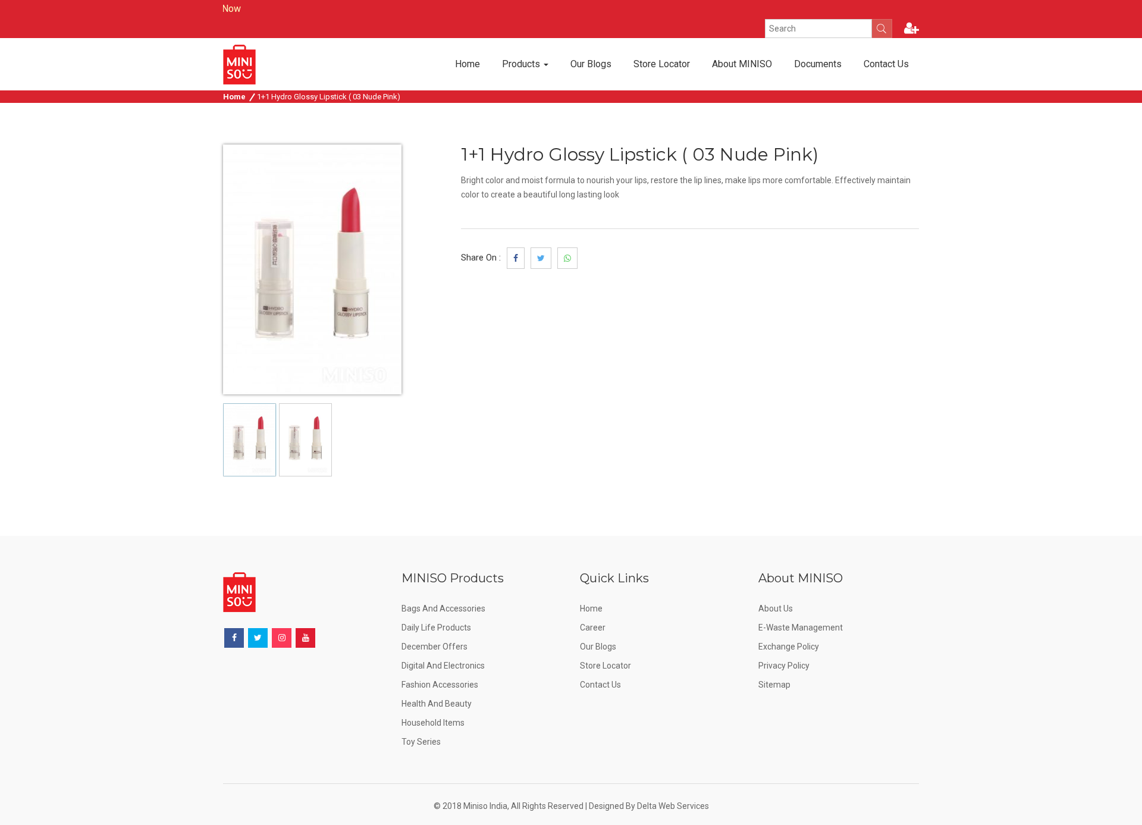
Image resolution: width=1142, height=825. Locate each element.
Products (522, 64)
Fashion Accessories (439, 684)
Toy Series (421, 741)
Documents (818, 64)
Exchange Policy (788, 646)
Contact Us (886, 64)
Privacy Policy (784, 665)
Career (592, 627)
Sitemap (774, 684)
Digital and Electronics (443, 665)
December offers (434, 646)
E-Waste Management (800, 627)
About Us (775, 608)
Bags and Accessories (443, 608)
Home (467, 64)
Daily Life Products (436, 627)
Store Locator (661, 64)
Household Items (433, 722)
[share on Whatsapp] (567, 258)
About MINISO (742, 64)
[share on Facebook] (516, 258)
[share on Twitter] (541, 258)
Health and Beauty (436, 703)
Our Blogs (590, 64)
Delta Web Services (673, 806)
